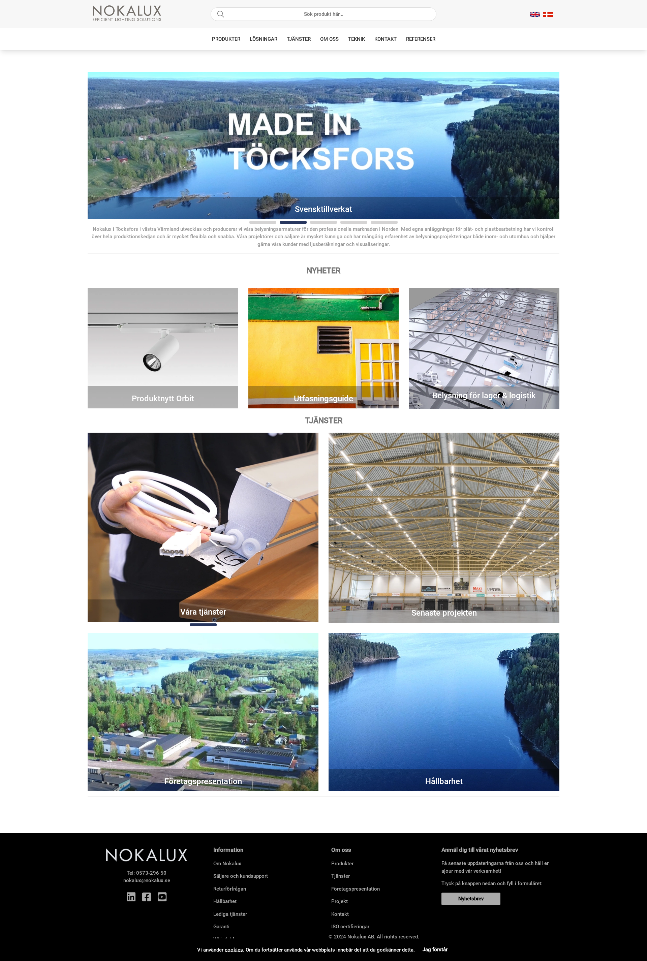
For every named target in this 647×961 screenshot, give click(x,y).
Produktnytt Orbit (163, 398)
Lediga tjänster (230, 914)
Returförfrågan (229, 889)
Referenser (420, 39)
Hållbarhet (444, 781)
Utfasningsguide (323, 398)
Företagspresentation (203, 781)
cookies (234, 950)
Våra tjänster (203, 612)
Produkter (226, 39)
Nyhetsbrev (471, 899)
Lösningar (263, 39)
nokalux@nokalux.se (146, 880)
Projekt (339, 901)
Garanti (221, 927)
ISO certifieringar (350, 927)
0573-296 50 (151, 873)
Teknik (356, 39)
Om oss (329, 39)
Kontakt (385, 39)
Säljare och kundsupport (240, 876)
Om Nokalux (227, 864)
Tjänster (299, 39)
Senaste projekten (444, 613)
